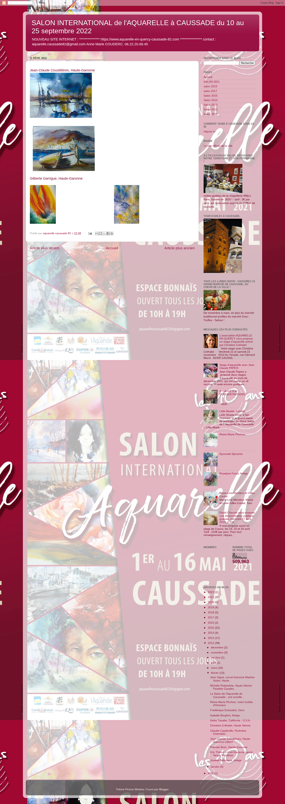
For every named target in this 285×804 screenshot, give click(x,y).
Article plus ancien (179, 248)
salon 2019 (210, 86)
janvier (215, 766)
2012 (211, 643)
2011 (211, 773)
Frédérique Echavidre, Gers (227, 710)
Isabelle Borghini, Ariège (225, 715)
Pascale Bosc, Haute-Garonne (228, 747)
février (215, 672)
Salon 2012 (211, 109)
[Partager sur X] (104, 233)
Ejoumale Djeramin (231, 454)
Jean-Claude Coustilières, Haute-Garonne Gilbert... (230, 740)
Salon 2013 (211, 104)
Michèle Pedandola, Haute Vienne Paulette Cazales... (231, 687)
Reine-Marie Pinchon (232, 434)
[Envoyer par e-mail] (97, 233)
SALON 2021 (212, 81)
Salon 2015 (211, 95)
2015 (211, 627)
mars (214, 667)
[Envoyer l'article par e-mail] (90, 233)
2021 (211, 597)
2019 (211, 607)
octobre (216, 657)
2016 (211, 622)
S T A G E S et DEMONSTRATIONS (232, 393)
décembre (217, 647)
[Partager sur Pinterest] (112, 233)
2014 (211, 632)
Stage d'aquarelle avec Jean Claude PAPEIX (236, 366)
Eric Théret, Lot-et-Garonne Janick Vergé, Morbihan (231, 754)
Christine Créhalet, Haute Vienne (230, 725)
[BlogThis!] (101, 233)
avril (214, 662)
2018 (211, 612)
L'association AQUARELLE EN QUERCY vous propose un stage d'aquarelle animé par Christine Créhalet (236, 340)
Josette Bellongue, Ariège (225, 760)
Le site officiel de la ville (218, 145)
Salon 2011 (210, 114)
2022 (211, 592)
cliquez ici (209, 131)
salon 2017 (210, 91)
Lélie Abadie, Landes (232, 411)
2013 (211, 638)
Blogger (163, 789)
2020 (211, 602)
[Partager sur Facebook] (108, 233)
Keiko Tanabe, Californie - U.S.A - (230, 720)
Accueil (112, 248)
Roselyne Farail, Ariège (233, 473)
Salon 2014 (211, 100)
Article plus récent (44, 248)
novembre (217, 652)
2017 (211, 617)
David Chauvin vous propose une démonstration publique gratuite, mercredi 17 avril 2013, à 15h (237, 517)
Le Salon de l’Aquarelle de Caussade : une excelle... (227, 695)
